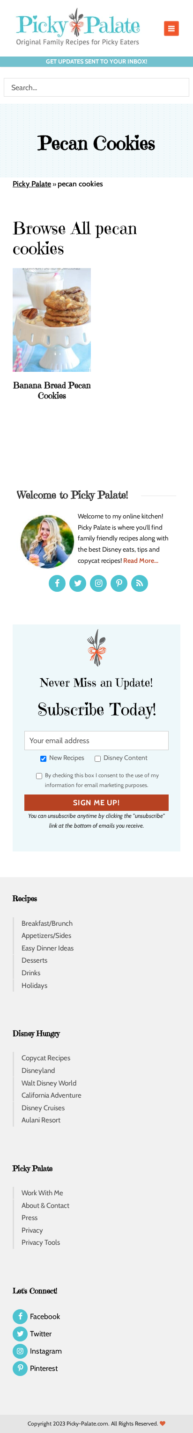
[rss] (139, 583)
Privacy (32, 1230)
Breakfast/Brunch (47, 923)
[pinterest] (119, 583)
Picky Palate (32, 183)
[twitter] (77, 583)
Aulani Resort (41, 1120)
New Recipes (66, 757)
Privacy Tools (41, 1242)
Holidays (34, 985)
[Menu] (171, 28)
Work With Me (42, 1193)
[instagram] (98, 583)
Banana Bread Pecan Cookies (52, 390)
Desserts (34, 960)
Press (29, 1217)
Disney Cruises (43, 1108)
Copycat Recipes (46, 1058)
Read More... (140, 560)
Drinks (31, 973)
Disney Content (125, 757)
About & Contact (45, 1205)
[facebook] (57, 583)
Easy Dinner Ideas (48, 948)
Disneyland (38, 1070)
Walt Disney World (49, 1083)
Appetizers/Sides (46, 935)
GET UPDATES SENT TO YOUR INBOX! (96, 61)
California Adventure (52, 1095)
